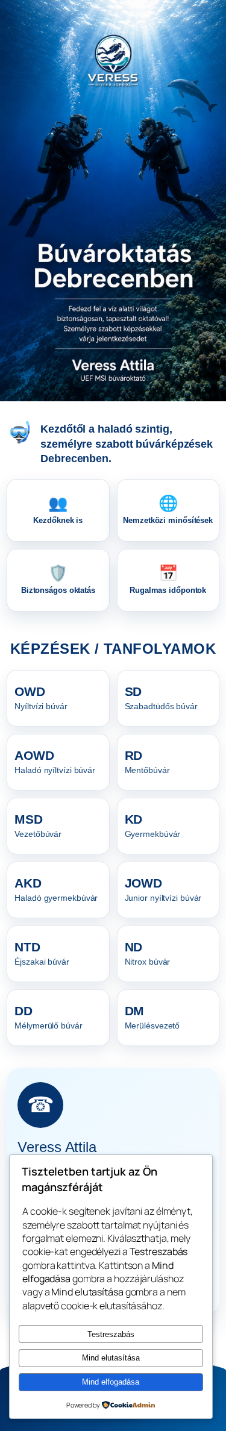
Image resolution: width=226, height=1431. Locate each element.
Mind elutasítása (111, 1357)
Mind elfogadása (110, 1381)
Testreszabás (110, 1334)
